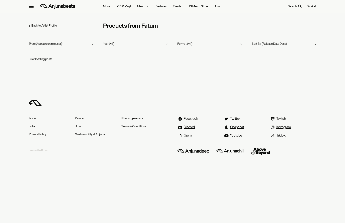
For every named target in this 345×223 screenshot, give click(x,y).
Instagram (283, 127)
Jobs (32, 126)
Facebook (191, 118)
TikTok (280, 135)
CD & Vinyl (124, 6)
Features (161, 6)
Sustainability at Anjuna (90, 134)
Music (107, 6)
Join (217, 6)
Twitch (281, 118)
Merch (141, 6)
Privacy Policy (37, 134)
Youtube (236, 135)
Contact (80, 118)
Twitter (235, 118)
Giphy (188, 135)
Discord (189, 127)
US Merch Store (198, 6)
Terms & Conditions (133, 126)
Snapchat (237, 127)
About (33, 118)
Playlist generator (132, 118)
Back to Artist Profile (44, 25)
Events (177, 6)
